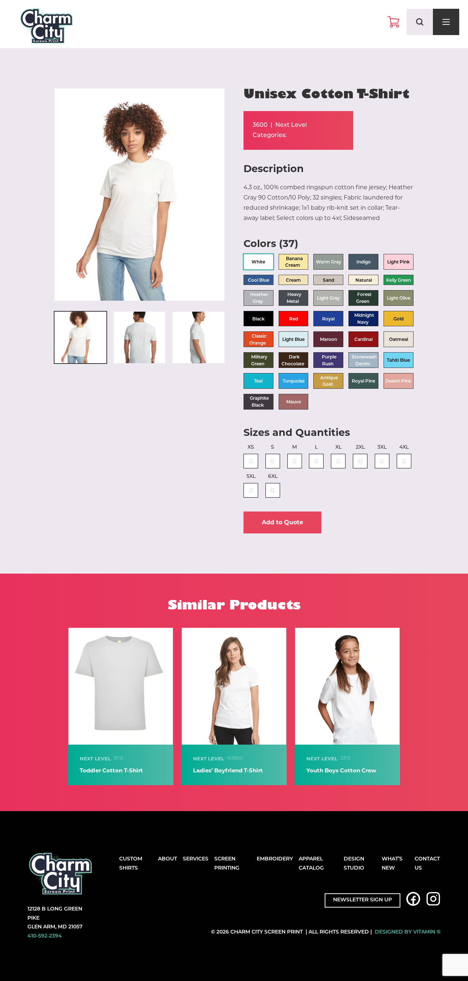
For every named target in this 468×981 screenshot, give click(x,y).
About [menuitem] (167, 859)
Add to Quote (282, 522)
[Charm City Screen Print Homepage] (46, 27)
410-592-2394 (44, 936)
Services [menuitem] (195, 859)
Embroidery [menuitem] (275, 859)
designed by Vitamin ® (408, 932)
